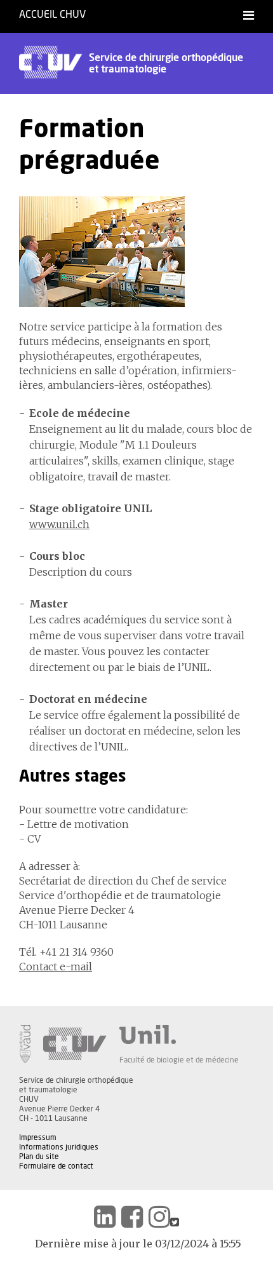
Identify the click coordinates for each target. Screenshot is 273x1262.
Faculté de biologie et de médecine (179, 1060)
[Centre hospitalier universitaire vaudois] (75, 1044)
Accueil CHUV (52, 15)
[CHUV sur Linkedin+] (105, 1217)
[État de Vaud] (24, 1044)
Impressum (38, 1137)
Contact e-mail (55, 966)
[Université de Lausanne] (179, 1034)
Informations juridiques (58, 1147)
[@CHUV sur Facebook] (132, 1217)
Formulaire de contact (56, 1166)
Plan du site (39, 1156)
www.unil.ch (59, 524)
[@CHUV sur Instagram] (159, 1217)
